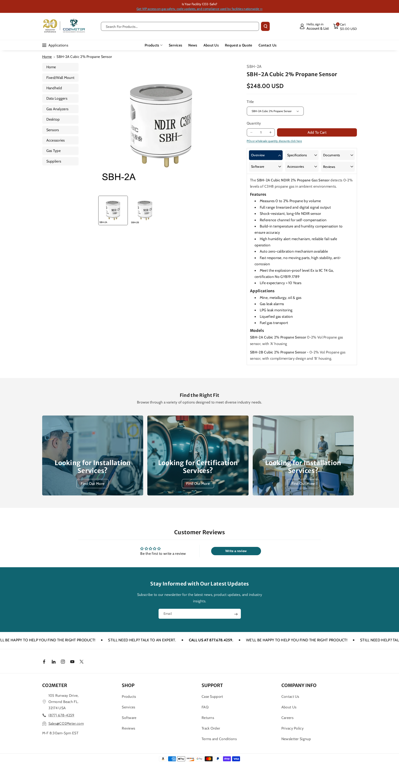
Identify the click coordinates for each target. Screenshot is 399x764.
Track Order (211, 728)
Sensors (52, 130)
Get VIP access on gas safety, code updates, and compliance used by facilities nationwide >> (199, 9)
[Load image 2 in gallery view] (145, 210)
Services (128, 707)
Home (47, 56)
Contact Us (290, 696)
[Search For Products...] (265, 26)
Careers (287, 717)
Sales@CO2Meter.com (66, 723)
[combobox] (180, 26)
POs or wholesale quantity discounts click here (274, 141)
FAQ (205, 707)
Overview (258, 155)
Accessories (55, 140)
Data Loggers (57, 98)
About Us (288, 707)
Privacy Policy (292, 728)
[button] (345, 26)
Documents (331, 155)
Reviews (329, 167)
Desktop (53, 119)
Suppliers (53, 161)
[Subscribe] (236, 614)
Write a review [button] (236, 551)
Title (250, 101)
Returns (208, 717)
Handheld (54, 88)
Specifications (297, 155)
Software (257, 167)
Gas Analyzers (57, 109)
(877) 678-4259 (61, 715)
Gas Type (53, 150)
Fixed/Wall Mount (60, 77)
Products (152, 45)
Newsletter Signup (296, 739)
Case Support (212, 696)
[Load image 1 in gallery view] (113, 210)
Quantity (254, 123)
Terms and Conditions (219, 739)
